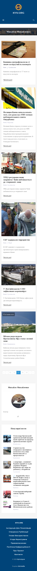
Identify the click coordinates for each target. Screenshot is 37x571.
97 (18, 373)
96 (14, 373)
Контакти (18, 554)
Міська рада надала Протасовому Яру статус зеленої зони (18, 338)
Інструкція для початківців (18, 528)
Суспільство (12, 67)
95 (10, 373)
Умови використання (18, 536)
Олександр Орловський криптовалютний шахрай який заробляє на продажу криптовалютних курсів (23, 438)
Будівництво (11, 344)
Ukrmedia (21, 566)
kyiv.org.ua (21, 559)
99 (27, 373)
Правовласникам (18, 543)
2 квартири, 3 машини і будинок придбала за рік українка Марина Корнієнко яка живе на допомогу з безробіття (22, 465)
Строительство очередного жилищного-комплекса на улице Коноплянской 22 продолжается (22, 451)
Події (10, 243)
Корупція (10, 122)
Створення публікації (18, 532)
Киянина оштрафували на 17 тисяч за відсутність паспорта (17, 63)
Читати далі (7, 80)
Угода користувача (18, 539)
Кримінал (15, 487)
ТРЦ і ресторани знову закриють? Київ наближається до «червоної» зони (17, 179)
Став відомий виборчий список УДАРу (22, 492)
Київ (4, 67)
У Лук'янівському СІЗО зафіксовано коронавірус (14, 289)
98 (22, 373)
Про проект (18, 551)
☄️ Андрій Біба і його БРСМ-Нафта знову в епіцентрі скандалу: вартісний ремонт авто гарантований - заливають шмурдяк (22, 480)
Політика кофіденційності (18, 547)
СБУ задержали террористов (16, 239)
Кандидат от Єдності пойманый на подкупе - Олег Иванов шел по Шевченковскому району (23, 504)
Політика (15, 496)
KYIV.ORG (18, 12)
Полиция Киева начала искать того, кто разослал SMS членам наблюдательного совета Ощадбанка (17, 116)
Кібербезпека (16, 444)
